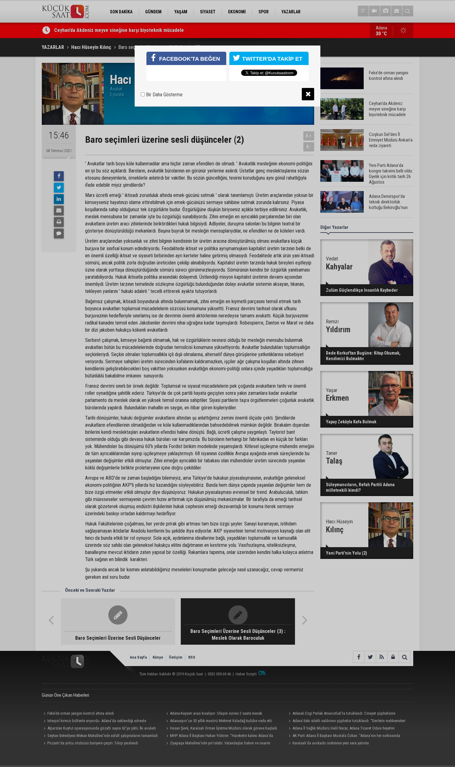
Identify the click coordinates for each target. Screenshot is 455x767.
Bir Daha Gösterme (164, 95)
